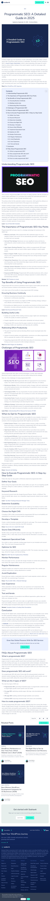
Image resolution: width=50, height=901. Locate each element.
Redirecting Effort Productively (18, 105)
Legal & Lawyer (14, 876)
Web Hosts (23, 871)
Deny (28, 899)
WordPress (3, 746)
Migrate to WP (34, 875)
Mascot (3, 885)
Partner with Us (24, 890)
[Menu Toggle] (48, 2)
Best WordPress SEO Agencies (13, 86)
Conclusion (10, 146)
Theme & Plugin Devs (24, 877)
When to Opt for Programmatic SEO (17, 110)
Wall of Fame (4, 882)
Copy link (34, 718)
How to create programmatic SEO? (19, 158)
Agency (2, 785)
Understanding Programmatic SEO (17, 93)
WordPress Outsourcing (23, 868)
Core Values (4, 871)
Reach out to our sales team (37, 633)
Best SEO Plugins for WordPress (13, 344)
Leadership (4, 868)
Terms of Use (43, 866)
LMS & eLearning (15, 873)
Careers (3, 876)
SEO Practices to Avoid (13, 279)
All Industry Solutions (14, 886)
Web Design (33, 870)
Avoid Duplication (15, 139)
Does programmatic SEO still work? (19, 153)
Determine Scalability (16, 120)
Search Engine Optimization (13, 63)
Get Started (43, 873)
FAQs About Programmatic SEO (16, 149)
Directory (13, 881)
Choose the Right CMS (16, 122)
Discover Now (25, 647)
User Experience (15, 141)
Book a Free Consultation (43, 879)
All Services (33, 889)
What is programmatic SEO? (17, 151)
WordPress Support (33, 883)
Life (2, 873)
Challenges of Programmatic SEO (17, 108)
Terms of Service (44, 863)
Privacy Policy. (21, 897)
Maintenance (34, 887)
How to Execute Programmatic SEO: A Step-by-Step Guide (24, 113)
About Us (3, 863)
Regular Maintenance (16, 137)
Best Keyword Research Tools (13, 310)
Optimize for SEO (14, 132)
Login (41, 871)
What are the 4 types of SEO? (18, 156)
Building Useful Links (15, 103)
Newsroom (4, 866)
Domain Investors (25, 887)
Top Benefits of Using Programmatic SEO (19, 98)
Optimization (34, 872)
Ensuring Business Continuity (17, 101)
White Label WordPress (24, 864)
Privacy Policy (43, 868)
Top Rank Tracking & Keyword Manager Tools (17, 500)
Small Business (14, 866)
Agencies (23, 874)
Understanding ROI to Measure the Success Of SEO (22, 411)
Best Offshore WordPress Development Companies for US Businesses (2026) (11, 789)
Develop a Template (15, 125)
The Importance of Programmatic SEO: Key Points (21, 96)
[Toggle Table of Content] (45, 91)
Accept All (23, 899)
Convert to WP (34, 877)
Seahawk (5, 623)
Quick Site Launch (35, 863)
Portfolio (3, 887)
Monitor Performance (15, 134)
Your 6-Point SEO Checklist (12, 224)
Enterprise (13, 863)
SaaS (12, 868)
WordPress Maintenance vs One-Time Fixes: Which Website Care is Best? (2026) (11, 751)
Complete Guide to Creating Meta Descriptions (19, 607)
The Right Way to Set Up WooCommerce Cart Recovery (36, 750)
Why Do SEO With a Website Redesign (16, 581)
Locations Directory (3, 879)
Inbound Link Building (11, 470)
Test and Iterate (15, 144)
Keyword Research (15, 117)
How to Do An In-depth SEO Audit (14, 527)
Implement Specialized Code (17, 129)
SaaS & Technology (23, 881)
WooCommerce (29, 746)
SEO (25, 9)
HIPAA (12, 883)
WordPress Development (34, 866)
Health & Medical (15, 871)
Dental (12, 878)
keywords (31, 211)
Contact (42, 876)
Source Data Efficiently (16, 127)
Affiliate (23, 885)
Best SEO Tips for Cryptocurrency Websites (16, 555)
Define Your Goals (14, 115)
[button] (39, 718)
